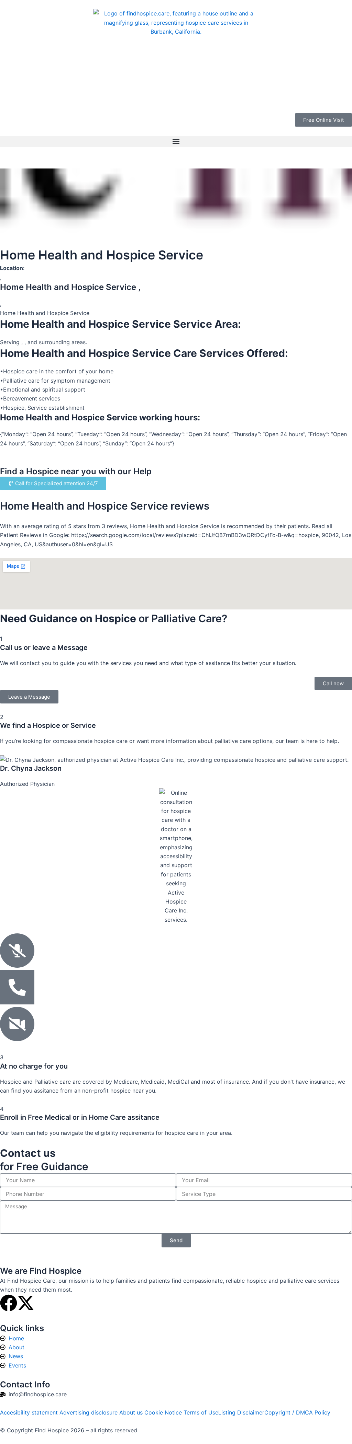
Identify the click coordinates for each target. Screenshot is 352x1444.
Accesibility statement (29, 1412)
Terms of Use (201, 1412)
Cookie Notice (164, 1412)
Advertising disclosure (89, 1412)
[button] (176, 141)
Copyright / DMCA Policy (297, 1412)
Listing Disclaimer (241, 1412)
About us (131, 1412)
